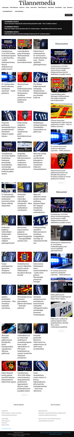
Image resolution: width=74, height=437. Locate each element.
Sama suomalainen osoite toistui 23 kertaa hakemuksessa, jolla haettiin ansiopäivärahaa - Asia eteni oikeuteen (40, 382)
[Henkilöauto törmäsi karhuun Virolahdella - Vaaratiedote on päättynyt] (40, 116)
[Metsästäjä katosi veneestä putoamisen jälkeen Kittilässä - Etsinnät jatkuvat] (24, 290)
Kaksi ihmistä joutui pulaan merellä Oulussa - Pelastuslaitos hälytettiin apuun (9, 377)
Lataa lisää (24, 394)
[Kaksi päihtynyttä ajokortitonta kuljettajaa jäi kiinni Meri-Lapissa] (61, 285)
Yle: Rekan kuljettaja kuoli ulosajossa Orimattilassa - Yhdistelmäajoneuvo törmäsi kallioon (40, 91)
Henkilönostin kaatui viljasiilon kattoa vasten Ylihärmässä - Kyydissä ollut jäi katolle (24, 269)
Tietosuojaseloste (6, 428)
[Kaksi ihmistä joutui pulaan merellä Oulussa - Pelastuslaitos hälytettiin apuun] (9, 366)
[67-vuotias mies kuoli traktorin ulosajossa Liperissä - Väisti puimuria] (9, 77)
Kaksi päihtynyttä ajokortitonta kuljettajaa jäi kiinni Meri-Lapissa (61, 297)
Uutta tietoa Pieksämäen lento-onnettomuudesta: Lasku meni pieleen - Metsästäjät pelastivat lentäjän (40, 273)
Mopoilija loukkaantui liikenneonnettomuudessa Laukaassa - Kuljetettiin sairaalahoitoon (24, 160)
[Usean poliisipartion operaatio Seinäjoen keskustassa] (9, 257)
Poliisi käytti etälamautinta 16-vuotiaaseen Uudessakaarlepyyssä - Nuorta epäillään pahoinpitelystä (40, 58)
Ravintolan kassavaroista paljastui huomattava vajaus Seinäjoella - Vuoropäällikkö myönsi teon (24, 234)
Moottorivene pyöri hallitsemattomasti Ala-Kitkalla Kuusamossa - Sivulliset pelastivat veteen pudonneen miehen (24, 93)
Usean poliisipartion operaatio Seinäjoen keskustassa (7, 268)
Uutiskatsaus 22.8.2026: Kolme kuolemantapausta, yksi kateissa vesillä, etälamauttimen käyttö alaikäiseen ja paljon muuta (61, 70)
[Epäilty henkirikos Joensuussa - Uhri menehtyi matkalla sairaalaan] (9, 290)
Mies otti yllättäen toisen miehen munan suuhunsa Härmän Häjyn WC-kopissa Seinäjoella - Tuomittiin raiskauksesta (39, 203)
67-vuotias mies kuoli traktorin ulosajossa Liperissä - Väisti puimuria (8, 88)
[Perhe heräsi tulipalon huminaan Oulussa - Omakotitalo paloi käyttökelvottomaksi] (24, 116)
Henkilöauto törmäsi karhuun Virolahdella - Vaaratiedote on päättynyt (40, 127)
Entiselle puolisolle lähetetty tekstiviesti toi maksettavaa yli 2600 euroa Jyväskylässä (39, 342)
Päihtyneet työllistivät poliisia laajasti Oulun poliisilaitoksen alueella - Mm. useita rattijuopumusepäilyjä (60, 323)
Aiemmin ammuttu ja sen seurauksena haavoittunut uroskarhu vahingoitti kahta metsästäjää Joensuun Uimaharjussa (40, 306)
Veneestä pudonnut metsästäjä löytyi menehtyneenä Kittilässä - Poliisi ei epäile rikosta (9, 129)
